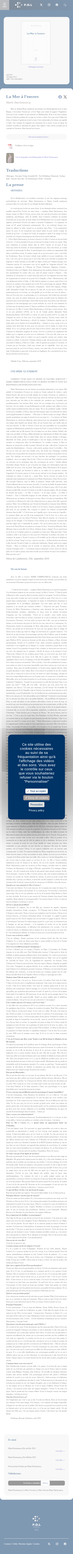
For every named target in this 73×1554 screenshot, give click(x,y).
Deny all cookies (37, 797)
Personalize (36, 804)
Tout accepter (37, 791)
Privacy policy (36, 810)
